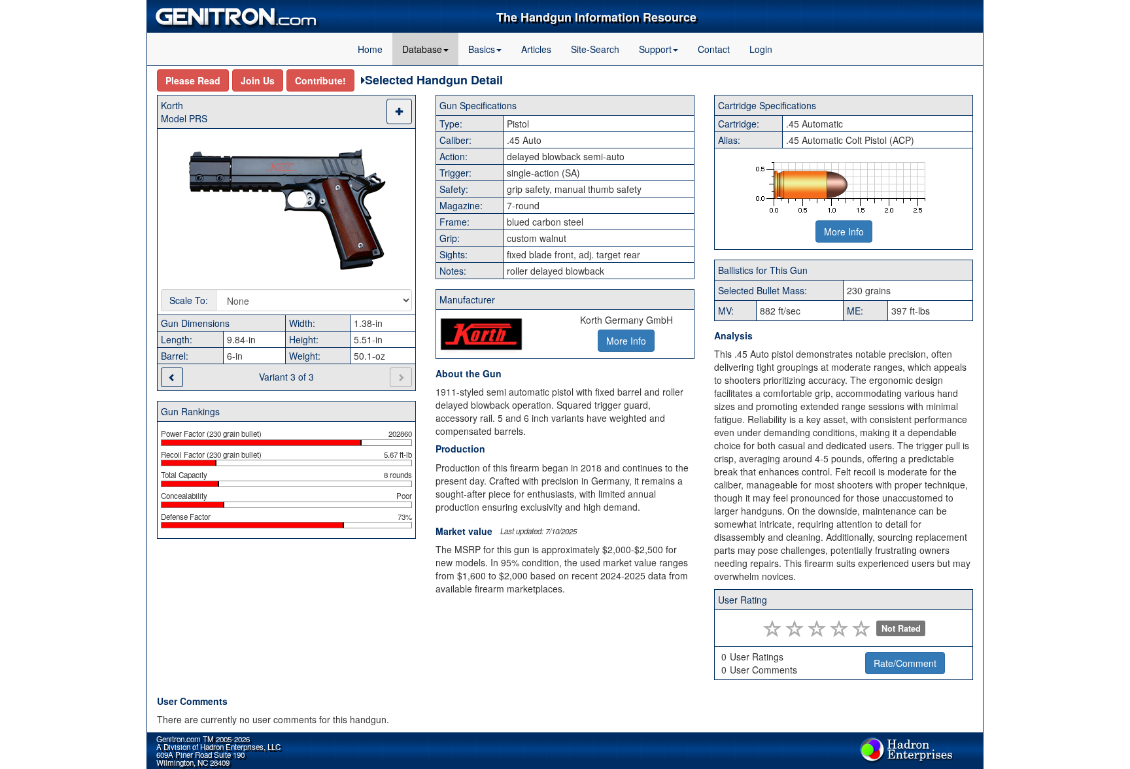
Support (655, 49)
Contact (714, 49)
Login (760, 49)
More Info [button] (626, 340)
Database (422, 49)
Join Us (258, 80)
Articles (536, 49)
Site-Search (595, 49)
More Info (844, 231)
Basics (481, 49)
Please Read (192, 80)
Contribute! (320, 80)
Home (370, 49)
